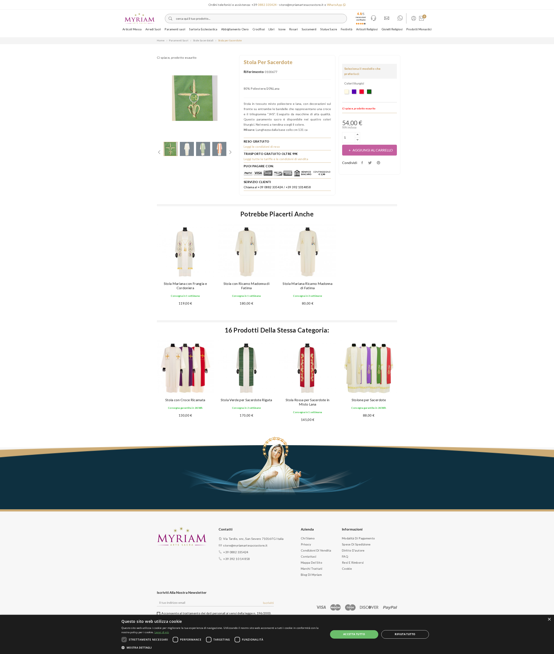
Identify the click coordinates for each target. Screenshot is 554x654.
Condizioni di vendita (316, 550)
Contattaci (308, 556)
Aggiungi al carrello (373, 150)
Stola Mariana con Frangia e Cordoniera (185, 285)
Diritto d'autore (353, 550)
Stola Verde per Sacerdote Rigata (246, 400)
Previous (153, 99)
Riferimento (254, 72)
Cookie (347, 568)
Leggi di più (162, 632)
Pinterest (379, 162)
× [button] (549, 619)
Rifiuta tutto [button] (405, 634)
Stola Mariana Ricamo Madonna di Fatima (307, 285)
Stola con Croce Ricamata (185, 400)
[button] (221, 648)
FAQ (345, 556)
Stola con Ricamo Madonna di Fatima (246, 285)
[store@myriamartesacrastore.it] (386, 18)
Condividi (362, 162)
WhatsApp (335, 4)
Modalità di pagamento (358, 538)
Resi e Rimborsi (353, 562)
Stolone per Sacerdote (369, 400)
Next (236, 99)
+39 (264, 4)
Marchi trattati (311, 568)
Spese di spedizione (356, 544)
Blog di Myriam (311, 574)
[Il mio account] (413, 18)
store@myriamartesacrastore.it (245, 545)
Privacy (306, 544)
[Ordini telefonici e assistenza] (373, 18)
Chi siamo (308, 538)
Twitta (370, 162)
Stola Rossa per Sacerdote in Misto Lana (308, 402)
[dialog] (277, 634)
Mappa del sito (311, 562)
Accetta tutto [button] (354, 634)
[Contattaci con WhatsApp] (400, 18)
